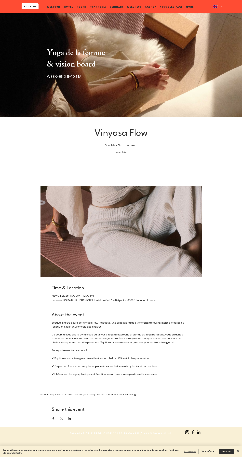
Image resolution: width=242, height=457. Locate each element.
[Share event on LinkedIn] (69, 418)
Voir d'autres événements (121, 170)
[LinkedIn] (198, 432)
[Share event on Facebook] (53, 418)
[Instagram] (187, 432)
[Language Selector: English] (217, 6)
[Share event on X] (61, 418)
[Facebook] (192, 432)
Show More (58, 384)
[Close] (238, 451)
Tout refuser (207, 451)
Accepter (226, 451)
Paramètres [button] (190, 451)
